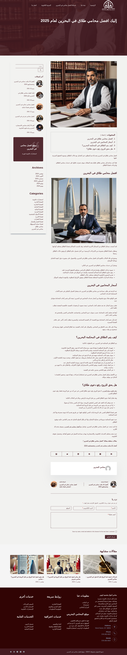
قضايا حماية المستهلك (36, 224)
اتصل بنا (34, 5)
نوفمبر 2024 (39, 173)
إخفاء (103, 135)
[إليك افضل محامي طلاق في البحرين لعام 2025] (39, 95)
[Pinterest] (89, 454)
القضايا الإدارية (38, 202)
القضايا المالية (39, 209)
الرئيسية (92, 5)
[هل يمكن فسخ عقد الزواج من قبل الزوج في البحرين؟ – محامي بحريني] (63, 564)
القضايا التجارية (38, 204)
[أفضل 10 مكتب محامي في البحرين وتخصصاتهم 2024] (39, 83)
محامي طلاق (39, 226)
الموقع (68, 508)
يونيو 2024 (40, 186)
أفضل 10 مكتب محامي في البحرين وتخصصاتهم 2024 (100, 445)
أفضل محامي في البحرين (72, 426)
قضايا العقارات (38, 219)
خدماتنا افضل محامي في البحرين (66, 5)
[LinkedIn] (78, 454)
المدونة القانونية (46, 5)
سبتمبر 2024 (39, 178)
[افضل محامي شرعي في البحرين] (39, 118)
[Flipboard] (56, 454)
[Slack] (11, 651)
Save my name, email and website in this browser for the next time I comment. (93, 531)
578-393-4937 (106, 634)
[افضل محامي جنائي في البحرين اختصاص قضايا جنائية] (39, 106)
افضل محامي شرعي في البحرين (24, 116)
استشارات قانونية (37, 199)
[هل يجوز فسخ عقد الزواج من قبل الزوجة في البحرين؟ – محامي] (27, 564)
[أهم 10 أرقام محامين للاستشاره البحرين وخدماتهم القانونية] (39, 127)
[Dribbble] (14, 651)
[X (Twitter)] (100, 454)
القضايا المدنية (38, 212)
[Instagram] (17, 651)
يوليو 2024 (40, 183)
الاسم (113, 508)
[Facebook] (111, 454)
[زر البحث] (40, 70)
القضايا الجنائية (38, 207)
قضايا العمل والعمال (37, 221)
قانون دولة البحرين (108, 391)
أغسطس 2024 (38, 181)
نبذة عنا (83, 5)
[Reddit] (67, 454)
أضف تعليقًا (111, 514)
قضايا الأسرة (39, 217)
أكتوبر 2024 (39, 176)
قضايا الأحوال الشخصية (36, 214)
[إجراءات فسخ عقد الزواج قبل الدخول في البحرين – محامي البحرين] (100, 564)
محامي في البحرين (37, 229)
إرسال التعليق (111, 537)
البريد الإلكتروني (87, 508)
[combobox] (29, 66)
